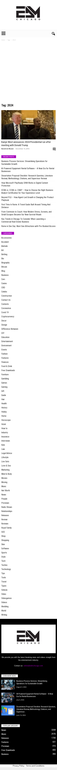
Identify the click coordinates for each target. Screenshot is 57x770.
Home (3, 40)
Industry (4, 432)
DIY (2, 333)
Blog (3, 271)
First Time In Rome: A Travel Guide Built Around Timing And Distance (25, 206)
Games (4, 383)
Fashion (4, 354)
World (3, 610)
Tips (3, 573)
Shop (3, 536)
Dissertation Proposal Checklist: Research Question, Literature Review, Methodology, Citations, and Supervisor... (36, 709)
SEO (3, 532)
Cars (3, 279)
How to (4, 428)
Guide (3, 395)
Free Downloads (8, 370)
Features (5, 358)
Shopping (5, 540)
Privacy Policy (18, 766)
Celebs (4, 291)
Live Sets (5, 461)
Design (4, 325)
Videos (4, 602)
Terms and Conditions (35, 766)
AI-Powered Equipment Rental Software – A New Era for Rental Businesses (27, 170)
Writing (4, 615)
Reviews (4, 523)
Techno (4, 565)
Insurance (5, 436)
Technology (6, 569)
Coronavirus (6, 308)
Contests (5, 304)
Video (3, 594)
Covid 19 (5, 312)
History (4, 407)
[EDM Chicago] (28, 15)
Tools (3, 577)
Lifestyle (4, 457)
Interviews (5, 441)
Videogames (6, 598)
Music (3, 486)
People (4, 499)
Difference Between (9, 329)
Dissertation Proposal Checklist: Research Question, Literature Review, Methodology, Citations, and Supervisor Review (27, 177)
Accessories (6, 238)
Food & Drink (6, 366)
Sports (4, 552)
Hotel (3, 424)
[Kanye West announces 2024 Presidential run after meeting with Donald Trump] (28, 124)
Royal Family (6, 528)
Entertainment (7, 341)
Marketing (5, 470)
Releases (5, 515)
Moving (4, 482)
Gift (2, 391)
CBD (3, 287)
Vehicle (4, 590)
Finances (5, 362)
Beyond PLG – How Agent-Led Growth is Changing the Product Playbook (27, 198)
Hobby (4, 412)
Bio (2, 258)
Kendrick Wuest (7, 149)
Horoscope (6, 420)
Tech (3, 561)
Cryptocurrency (7, 316)
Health (4, 403)
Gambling (5, 378)
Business (5, 275)
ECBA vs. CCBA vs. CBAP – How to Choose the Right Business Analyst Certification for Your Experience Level (27, 191)
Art (2, 250)
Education (5, 337)
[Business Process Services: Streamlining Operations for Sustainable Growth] (8, 685)
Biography (5, 262)
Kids (3, 445)
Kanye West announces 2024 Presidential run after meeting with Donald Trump (26, 143)
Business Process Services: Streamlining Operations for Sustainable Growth (24, 162)
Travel (3, 581)
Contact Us (5, 300)
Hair (3, 399)
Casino (4, 283)
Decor (3, 320)
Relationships (6, 511)
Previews (5, 503)
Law (3, 449)
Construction (6, 296)
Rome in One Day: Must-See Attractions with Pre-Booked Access (28, 226)
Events (4, 349)
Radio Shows (6, 507)
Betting (4, 254)
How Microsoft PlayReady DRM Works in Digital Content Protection (24, 184)
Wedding (4, 606)
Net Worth (5, 490)
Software (5, 548)
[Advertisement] (28, 73)
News (3, 494)
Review (4, 519)
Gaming (4, 387)
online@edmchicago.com (33, 666)
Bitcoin (4, 267)
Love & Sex (6, 465)
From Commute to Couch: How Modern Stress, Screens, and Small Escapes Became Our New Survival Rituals (26, 213)
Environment (6, 345)
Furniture (5, 374)
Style (3, 557)
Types (3, 586)
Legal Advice (6, 453)
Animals (4, 246)
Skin (3, 544)
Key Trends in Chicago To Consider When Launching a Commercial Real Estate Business (23, 220)
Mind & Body (6, 474)
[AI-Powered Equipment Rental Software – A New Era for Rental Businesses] (8, 698)
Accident (5, 242)
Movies (4, 478)
